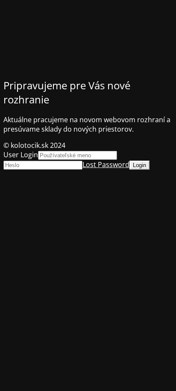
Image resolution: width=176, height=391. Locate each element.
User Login (20, 154)
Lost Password (105, 164)
